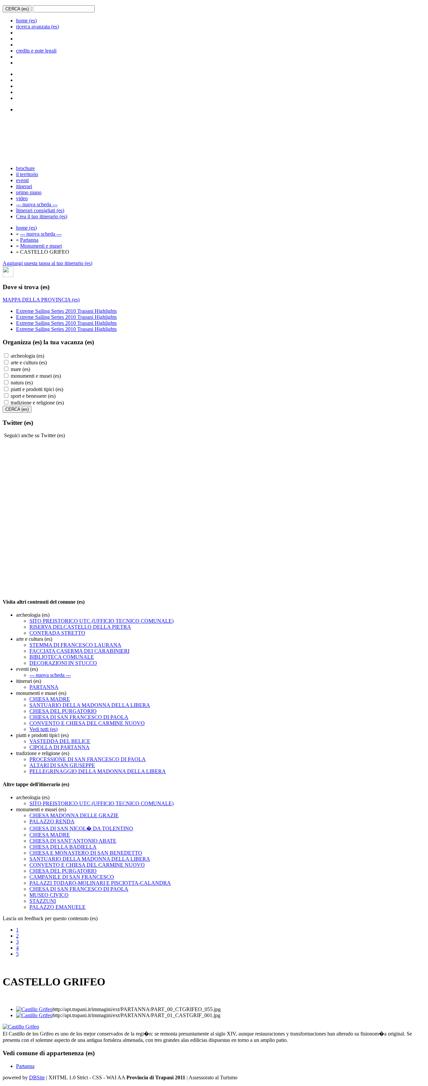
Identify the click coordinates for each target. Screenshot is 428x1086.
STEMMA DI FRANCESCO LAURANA (75, 645)
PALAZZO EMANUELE (57, 907)
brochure (25, 168)
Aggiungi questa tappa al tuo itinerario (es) (47, 263)
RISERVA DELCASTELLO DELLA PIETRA (80, 627)
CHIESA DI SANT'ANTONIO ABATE (72, 841)
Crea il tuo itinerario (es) (41, 216)
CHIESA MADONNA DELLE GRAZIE (74, 815)
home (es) (26, 20)
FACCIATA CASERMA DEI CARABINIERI (79, 651)
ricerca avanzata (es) (37, 26)
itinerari (24, 186)
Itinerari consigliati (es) (40, 210)
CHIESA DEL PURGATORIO (63, 711)
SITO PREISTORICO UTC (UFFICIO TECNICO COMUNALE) (101, 621)
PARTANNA (44, 687)
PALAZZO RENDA (52, 821)
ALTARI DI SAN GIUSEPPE (62, 765)
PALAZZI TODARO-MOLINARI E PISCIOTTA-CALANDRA (100, 883)
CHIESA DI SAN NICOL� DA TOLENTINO (81, 828)
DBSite (37, 1077)
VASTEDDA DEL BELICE (59, 741)
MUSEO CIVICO (49, 895)
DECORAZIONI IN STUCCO (63, 663)
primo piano (28, 192)
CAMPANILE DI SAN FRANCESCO (71, 877)
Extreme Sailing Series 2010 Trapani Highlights (66, 311)
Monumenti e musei (41, 246)
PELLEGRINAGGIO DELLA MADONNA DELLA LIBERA (97, 771)
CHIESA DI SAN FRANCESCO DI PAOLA (78, 717)
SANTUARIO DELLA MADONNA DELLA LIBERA (89, 705)
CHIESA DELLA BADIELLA (63, 847)
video (22, 198)
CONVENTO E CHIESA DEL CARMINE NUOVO (87, 723)
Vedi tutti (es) (43, 729)
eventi (22, 180)
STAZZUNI (42, 901)
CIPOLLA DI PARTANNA (59, 747)
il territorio (27, 174)
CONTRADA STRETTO (57, 633)
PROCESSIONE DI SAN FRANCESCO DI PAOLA (87, 759)
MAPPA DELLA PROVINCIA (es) (41, 300)
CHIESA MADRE (49, 699)
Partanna (29, 240)
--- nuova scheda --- (37, 204)
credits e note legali (36, 50)
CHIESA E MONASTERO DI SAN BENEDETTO (85, 853)
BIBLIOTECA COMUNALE (61, 657)
